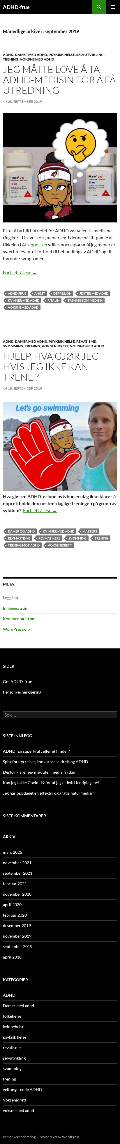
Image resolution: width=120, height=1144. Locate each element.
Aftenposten (34, 244)
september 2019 (17, 946)
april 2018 (12, 956)
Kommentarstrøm (19, 618)
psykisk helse (62, 54)
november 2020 (17, 894)
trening (10, 59)
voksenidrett (60, 545)
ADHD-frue (16, 7)
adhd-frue (17, 293)
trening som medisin (85, 300)
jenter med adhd (94, 293)
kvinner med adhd (23, 300)
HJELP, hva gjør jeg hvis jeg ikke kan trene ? (51, 366)
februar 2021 (15, 883)
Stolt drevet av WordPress (59, 1137)
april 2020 (12, 904)
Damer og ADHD (21, 531)
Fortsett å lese (20, 272)
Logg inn (10, 597)
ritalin (53, 300)
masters (89, 531)
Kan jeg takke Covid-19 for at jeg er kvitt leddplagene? (51, 782)
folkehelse (12, 1016)
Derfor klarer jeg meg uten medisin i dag (39, 772)
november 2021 (17, 862)
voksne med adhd (37, 59)
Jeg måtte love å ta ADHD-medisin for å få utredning (59, 79)
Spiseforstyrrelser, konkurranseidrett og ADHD (45, 761)
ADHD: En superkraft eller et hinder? (36, 751)
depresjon (62, 293)
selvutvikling (90, 54)
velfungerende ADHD (22, 1089)
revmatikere (49, 538)
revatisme (86, 341)
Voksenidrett (55, 346)
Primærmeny (113, 7)
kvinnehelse (13, 1026)
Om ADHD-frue (17, 681)
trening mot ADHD (24, 545)
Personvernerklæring (22, 691)
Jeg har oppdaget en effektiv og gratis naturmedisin (49, 793)
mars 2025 (12, 852)
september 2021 (17, 873)
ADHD (8, 54)
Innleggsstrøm (16, 608)
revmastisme (19, 538)
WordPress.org (16, 629)
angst (39, 293)
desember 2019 (17, 925)
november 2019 (17, 935)
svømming (13, 346)
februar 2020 (15, 915)
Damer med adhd (31, 54)
